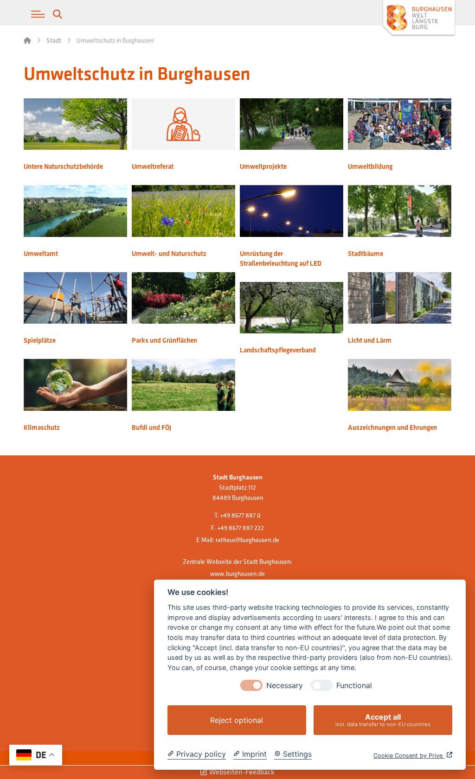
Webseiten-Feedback (241, 771)
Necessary (284, 685)
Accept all (382, 720)
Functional (354, 685)
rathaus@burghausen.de (247, 539)
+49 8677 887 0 (240, 515)
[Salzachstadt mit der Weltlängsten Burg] (419, 19)
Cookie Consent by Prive (408, 755)
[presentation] (251, 685)
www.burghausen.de (237, 573)
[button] (38, 14)
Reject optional (236, 720)
